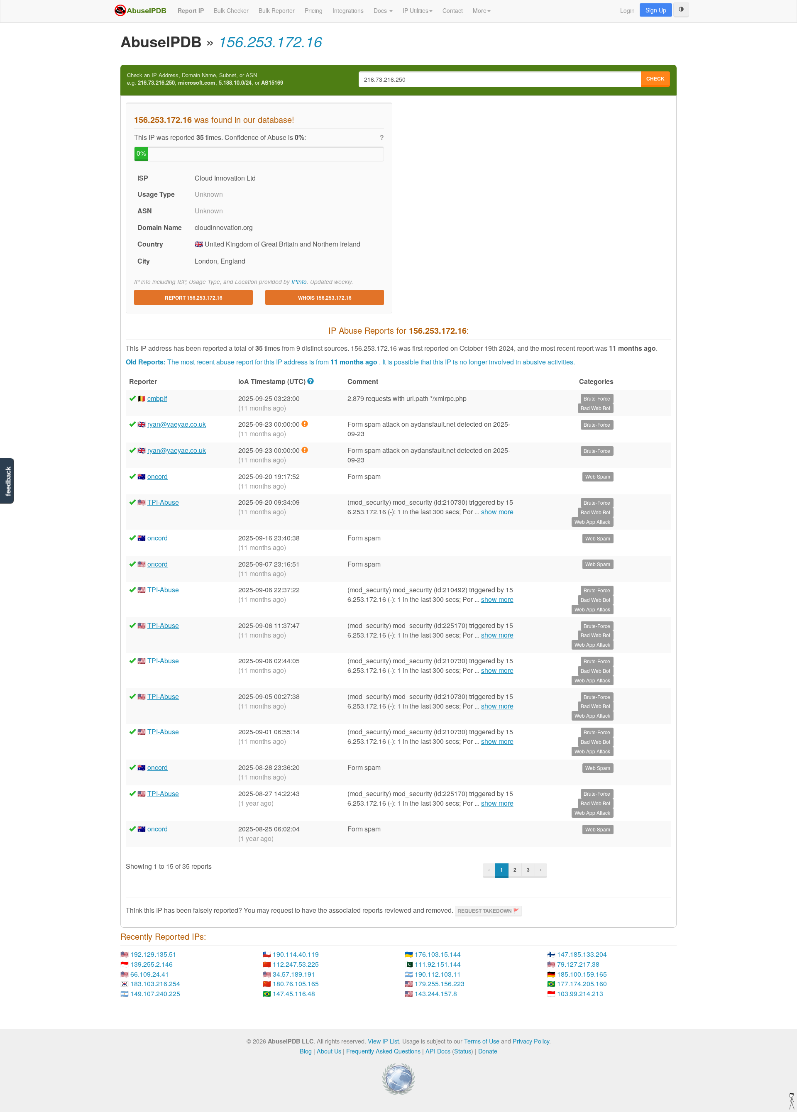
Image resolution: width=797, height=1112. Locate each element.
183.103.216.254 (155, 983)
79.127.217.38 (578, 964)
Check (655, 78)
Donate (487, 1050)
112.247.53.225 (296, 964)
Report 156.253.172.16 (193, 297)
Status (462, 1050)
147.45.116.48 (294, 993)
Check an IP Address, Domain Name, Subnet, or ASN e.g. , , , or (205, 79)
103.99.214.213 (580, 993)
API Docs (437, 1050)
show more (497, 511)
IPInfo (299, 282)
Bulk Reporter (277, 10)
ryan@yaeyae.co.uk (176, 424)
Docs (381, 10)
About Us (329, 1050)
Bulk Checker (231, 10)
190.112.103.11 (438, 974)
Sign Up (655, 10)
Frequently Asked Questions (383, 1050)
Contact (453, 10)
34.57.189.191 (294, 974)
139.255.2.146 (151, 964)
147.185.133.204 (582, 954)
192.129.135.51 (153, 954)
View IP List (383, 1040)
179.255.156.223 (440, 983)
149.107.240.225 (155, 993)
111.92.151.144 (438, 964)
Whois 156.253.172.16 (325, 297)
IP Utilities (415, 10)
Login (627, 10)
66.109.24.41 (149, 974)
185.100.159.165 (582, 974)
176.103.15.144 (438, 954)
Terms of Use (481, 1040)
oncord (157, 476)
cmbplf (157, 398)
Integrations (348, 10)
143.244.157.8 (436, 993)
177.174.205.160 (582, 983)
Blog (306, 1050)
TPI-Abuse (163, 502)
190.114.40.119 (296, 954)
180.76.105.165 (296, 983)
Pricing (314, 10)
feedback (8, 481)
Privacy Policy (531, 1040)
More (480, 10)
